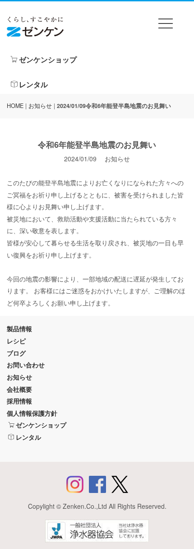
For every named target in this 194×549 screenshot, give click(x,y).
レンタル (33, 84)
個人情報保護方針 (32, 413)
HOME (15, 106)
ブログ (16, 352)
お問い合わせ (26, 364)
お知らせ (40, 106)
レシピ (16, 340)
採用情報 (19, 400)
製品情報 (19, 328)
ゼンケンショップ (48, 59)
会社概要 (19, 389)
